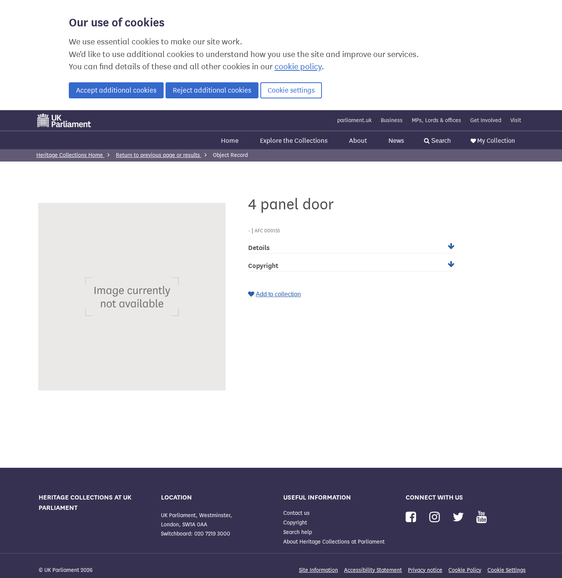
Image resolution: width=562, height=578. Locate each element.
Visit (515, 120)
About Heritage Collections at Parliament (334, 542)
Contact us (296, 513)
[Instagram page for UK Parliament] (436, 517)
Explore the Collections (294, 141)
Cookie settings (291, 90)
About (358, 141)
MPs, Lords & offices (436, 120)
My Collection (496, 140)
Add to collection (278, 294)
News (396, 141)
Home (230, 141)
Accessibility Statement (373, 570)
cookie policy (298, 67)
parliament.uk (354, 120)
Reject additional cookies (212, 90)
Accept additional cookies (116, 90)
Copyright (295, 522)
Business (392, 120)
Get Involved (485, 120)
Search (440, 140)
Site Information (318, 570)
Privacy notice (425, 570)
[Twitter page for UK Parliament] (460, 517)
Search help (297, 532)
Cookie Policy (464, 570)
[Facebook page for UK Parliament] (412, 517)
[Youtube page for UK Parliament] (481, 517)
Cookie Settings (506, 570)
